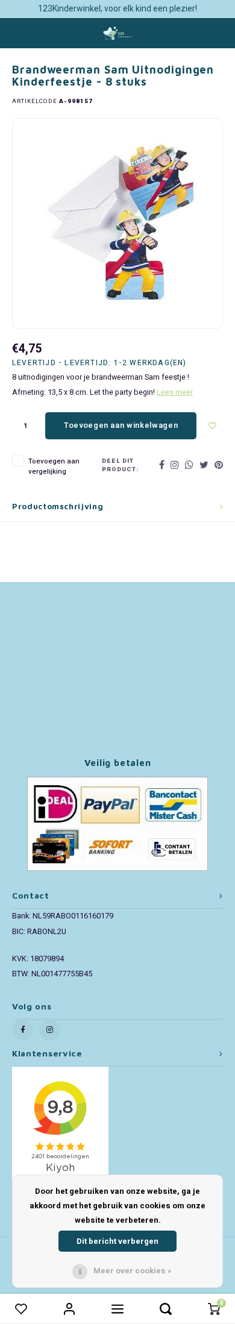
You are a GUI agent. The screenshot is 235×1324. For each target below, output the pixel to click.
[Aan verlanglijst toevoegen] (212, 425)
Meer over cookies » (132, 1270)
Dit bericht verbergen (117, 1241)
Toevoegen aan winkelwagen (121, 425)
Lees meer (175, 392)
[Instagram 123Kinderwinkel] (49, 1030)
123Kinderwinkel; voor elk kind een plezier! (117, 8)
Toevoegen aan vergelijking (54, 466)
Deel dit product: (120, 465)
